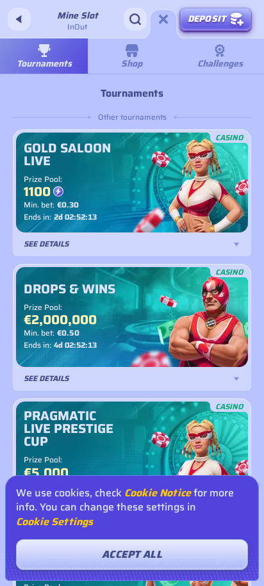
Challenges (220, 63)
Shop (131, 63)
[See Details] (236, 244)
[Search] (135, 19)
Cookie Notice (157, 493)
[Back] (19, 19)
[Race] (163, 19)
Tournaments (44, 63)
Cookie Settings (54, 522)
